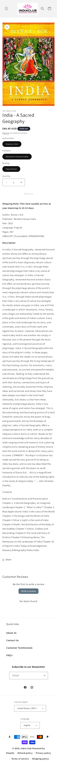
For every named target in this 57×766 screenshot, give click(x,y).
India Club (26, 748)
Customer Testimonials (19, 647)
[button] (6, 8)
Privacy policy (43, 753)
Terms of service (20, 758)
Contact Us (12, 640)
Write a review (28, 591)
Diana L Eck (13, 144)
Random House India (19, 157)
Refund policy (25, 753)
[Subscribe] (44, 675)
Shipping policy (40, 758)
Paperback (13, 169)
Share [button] (8, 559)
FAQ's (9, 655)
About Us (11, 632)
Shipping (5, 133)
